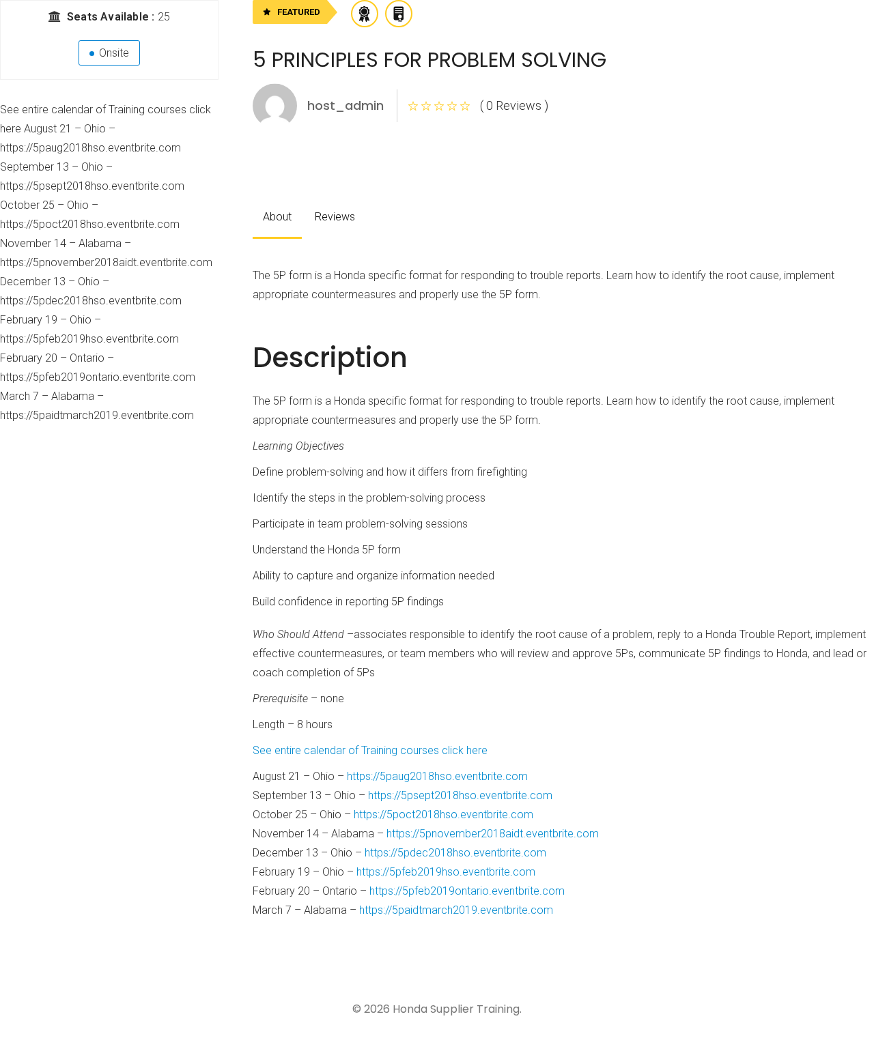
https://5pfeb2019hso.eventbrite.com (445, 871)
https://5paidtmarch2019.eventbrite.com (456, 910)
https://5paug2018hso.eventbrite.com (437, 776)
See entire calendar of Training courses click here (370, 750)
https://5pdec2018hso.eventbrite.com (455, 852)
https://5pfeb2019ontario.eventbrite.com (467, 890)
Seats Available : (112, 16)
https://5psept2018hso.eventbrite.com (460, 795)
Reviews (335, 216)
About (277, 216)
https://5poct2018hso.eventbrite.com (443, 814)
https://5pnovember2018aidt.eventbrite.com (492, 833)
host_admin (345, 105)
